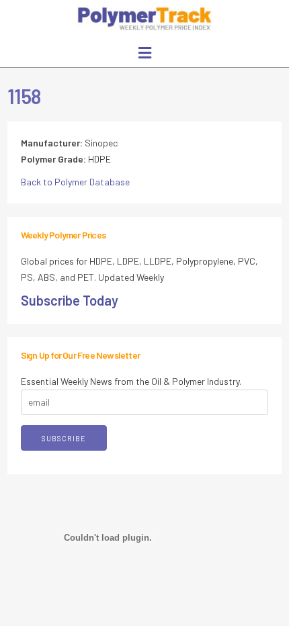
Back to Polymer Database (75, 181)
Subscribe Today (69, 300)
